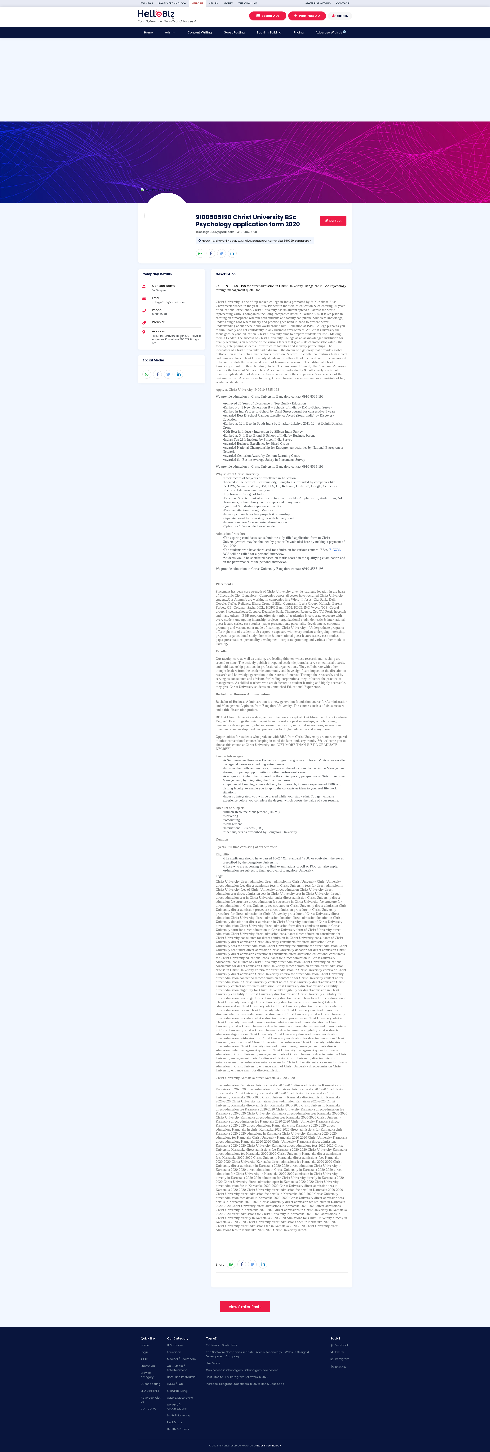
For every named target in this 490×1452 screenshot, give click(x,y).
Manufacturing (177, 1391)
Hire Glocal (213, 1363)
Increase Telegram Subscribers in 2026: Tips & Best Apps (245, 1384)
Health (213, 3)
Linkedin (340, 1367)
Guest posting (150, 1384)
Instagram (341, 1359)
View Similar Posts (245, 1306)
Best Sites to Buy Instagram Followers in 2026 (237, 1377)
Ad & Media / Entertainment (177, 1368)
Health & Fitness (178, 1429)
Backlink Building (269, 32)
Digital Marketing (178, 1415)
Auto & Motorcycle (180, 1398)
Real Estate (174, 1422)
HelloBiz (197, 3)
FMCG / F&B (175, 1384)
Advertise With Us (318, 3)
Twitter (339, 1352)
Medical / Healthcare (181, 1359)
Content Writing (200, 32)
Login (144, 1352)
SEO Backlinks (150, 1391)
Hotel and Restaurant (182, 1377)
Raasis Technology (172, 3)
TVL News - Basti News (221, 1345)
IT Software (175, 1345)
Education (174, 1352)
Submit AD (148, 1366)
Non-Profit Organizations (177, 1407)
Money (228, 3)
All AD (144, 1359)
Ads (168, 32)
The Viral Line (247, 3)
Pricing (298, 32)
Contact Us (148, 1408)
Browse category (147, 1375)
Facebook (341, 1345)
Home (148, 32)
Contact (343, 3)
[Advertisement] (188, 95)
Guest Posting (234, 32)
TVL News (146, 3)
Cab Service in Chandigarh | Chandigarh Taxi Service (242, 1370)
